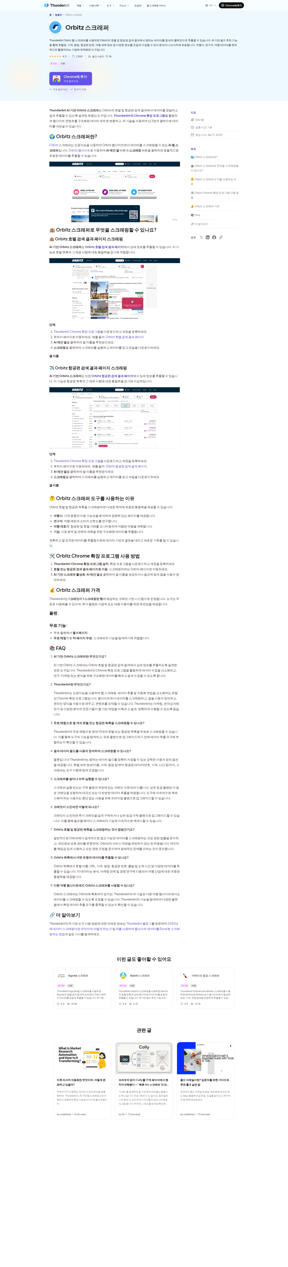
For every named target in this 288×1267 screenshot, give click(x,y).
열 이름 (54, 356)
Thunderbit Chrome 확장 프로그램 (77, 331)
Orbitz (53, 145)
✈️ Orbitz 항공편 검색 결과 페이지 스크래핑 (88, 367)
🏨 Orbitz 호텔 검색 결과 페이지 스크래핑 (86, 238)
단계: (52, 324)
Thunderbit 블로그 (139, 923)
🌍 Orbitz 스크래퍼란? (73, 136)
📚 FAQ (57, 648)
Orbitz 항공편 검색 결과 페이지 (126, 466)
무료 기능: (58, 625)
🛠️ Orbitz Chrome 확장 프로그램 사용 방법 (94, 556)
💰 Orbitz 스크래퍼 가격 (74, 590)
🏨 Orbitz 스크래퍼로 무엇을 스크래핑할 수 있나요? (102, 230)
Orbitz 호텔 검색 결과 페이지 (125, 337)
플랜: (54, 612)
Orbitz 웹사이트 (79, 150)
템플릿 (58, 14)
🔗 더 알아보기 (64, 915)
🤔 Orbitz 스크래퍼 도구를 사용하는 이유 (91, 498)
